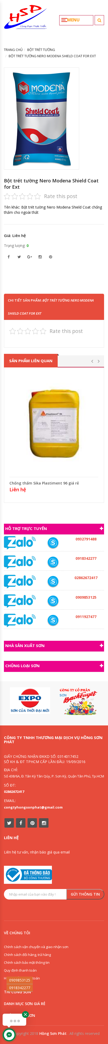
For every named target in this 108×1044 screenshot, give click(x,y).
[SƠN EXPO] (30, 700)
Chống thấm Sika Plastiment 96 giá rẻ (44, 483)
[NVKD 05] (53, 582)
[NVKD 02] (53, 562)
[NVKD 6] (53, 601)
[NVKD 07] (53, 620)
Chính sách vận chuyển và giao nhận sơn (36, 946)
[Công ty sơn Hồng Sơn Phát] (25, 19)
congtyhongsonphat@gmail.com (33, 807)
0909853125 (19, 980)
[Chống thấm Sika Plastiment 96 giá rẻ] (54, 423)
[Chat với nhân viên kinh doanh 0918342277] (20, 542)
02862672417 (14, 791)
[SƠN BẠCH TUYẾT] (78, 701)
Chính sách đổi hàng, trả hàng (27, 954)
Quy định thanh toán (20, 970)
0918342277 (19, 987)
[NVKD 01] (53, 543)
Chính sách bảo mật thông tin (27, 962)
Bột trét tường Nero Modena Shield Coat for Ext (51, 183)
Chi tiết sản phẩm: (51, 307)
